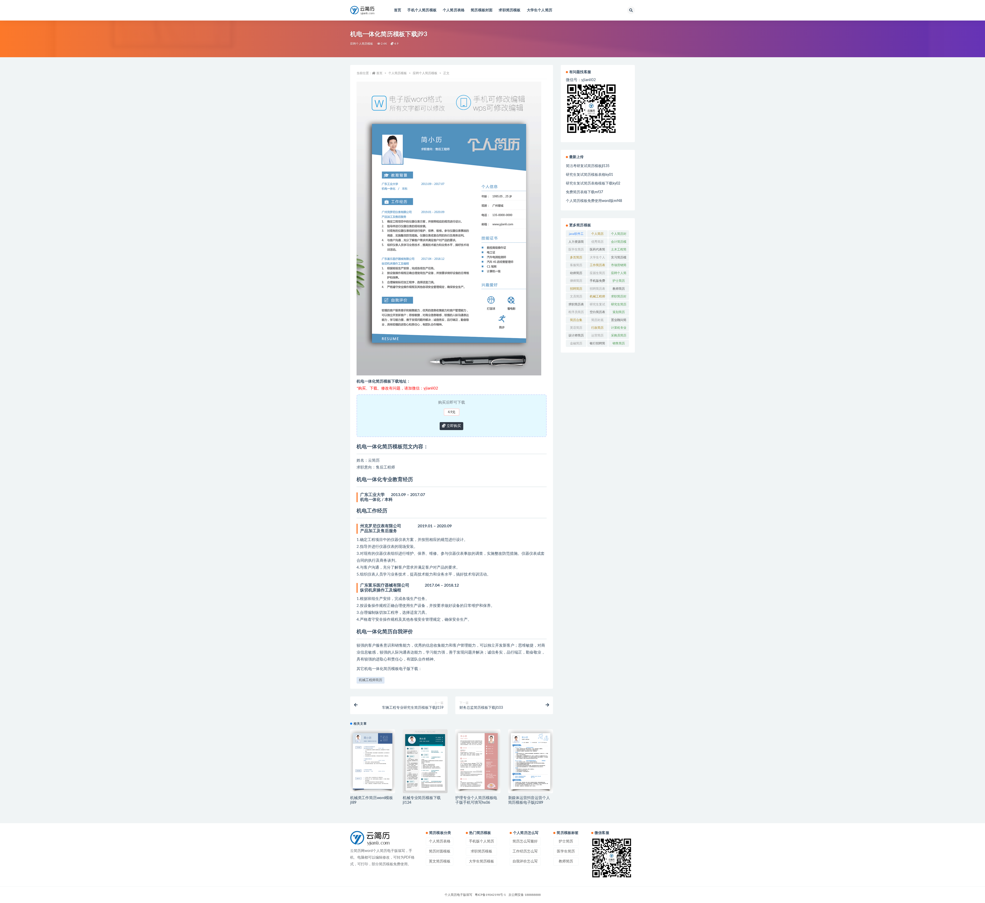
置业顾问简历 (618, 321)
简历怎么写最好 (525, 841)
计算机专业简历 (618, 328)
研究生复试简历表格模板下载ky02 (593, 183)
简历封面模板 (439, 851)
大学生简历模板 (481, 861)
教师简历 (619, 288)
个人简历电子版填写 (458, 894)
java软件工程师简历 (576, 234)
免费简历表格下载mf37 (584, 192)
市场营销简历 (618, 266)
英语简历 (576, 327)
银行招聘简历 (597, 344)
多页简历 (576, 257)
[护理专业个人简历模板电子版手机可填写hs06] (477, 761)
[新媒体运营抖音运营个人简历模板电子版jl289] (530, 761)
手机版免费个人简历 (597, 281)
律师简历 (576, 280)
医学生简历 (576, 249)
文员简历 (576, 296)
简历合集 (576, 320)
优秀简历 (597, 241)
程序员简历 (576, 312)
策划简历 (619, 312)
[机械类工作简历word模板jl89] (372, 761)
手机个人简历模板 (422, 10)
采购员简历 (618, 335)
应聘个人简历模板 (361, 43)
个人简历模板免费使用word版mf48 (594, 201)
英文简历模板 (439, 861)
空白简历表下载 (597, 313)
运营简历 (597, 335)
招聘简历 (576, 288)
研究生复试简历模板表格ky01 (589, 175)
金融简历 (576, 343)
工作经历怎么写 (525, 851)
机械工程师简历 (370, 680)
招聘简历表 (597, 288)
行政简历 (597, 327)
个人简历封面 (618, 234)
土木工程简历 (618, 250)
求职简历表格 (576, 305)
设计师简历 (576, 335)
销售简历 (619, 343)
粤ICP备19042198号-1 (490, 894)
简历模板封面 (482, 10)
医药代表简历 (597, 250)
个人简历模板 (397, 73)
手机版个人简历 (481, 841)
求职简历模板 (509, 10)
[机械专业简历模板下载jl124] (425, 761)
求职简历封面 (618, 297)
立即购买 (453, 426)
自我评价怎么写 (525, 861)
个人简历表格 (454, 10)
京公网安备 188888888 (524, 894)
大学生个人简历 (539, 10)
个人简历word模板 (597, 234)
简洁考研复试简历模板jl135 (587, 166)
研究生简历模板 (618, 305)
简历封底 (597, 320)
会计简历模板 (618, 242)
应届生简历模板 (597, 274)
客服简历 (576, 265)
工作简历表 (597, 265)
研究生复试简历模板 (597, 305)
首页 (397, 10)
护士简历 (619, 280)
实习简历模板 (618, 258)
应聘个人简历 (618, 274)
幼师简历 (576, 273)
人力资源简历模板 (576, 242)
